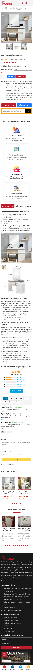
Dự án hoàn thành (9, 631)
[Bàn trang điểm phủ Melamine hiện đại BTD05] (24, 483)
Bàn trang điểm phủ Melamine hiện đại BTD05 (24, 493)
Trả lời (2, 411)
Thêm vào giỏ (20, 76)
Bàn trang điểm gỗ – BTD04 (8, 493)
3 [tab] (16, 503)
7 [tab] (17, 545)
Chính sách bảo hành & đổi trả (12, 620)
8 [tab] (19, 545)
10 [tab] (23, 545)
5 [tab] (20, 503)
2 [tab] (14, 503)
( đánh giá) (14, 59)
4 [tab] (18, 503)
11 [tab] (25, 545)
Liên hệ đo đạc (8, 628)
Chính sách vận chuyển (10, 618)
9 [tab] (21, 545)
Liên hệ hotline (10, 105)
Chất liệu (4, 66)
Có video (11, 401)
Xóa (2, 72)
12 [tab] (27, 545)
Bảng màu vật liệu (6, 69)
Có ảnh (18, 401)
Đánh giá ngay (16, 390)
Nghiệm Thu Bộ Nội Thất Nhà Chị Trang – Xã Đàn (8, 529)
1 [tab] (12, 503)
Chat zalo (25, 105)
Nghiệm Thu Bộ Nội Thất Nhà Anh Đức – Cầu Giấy (24, 529)
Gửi (16, 459)
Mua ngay (10, 76)
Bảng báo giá (7, 626)
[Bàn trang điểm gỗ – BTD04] (8, 483)
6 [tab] (15, 545)
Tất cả (5, 398)
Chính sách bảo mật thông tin (12, 623)
